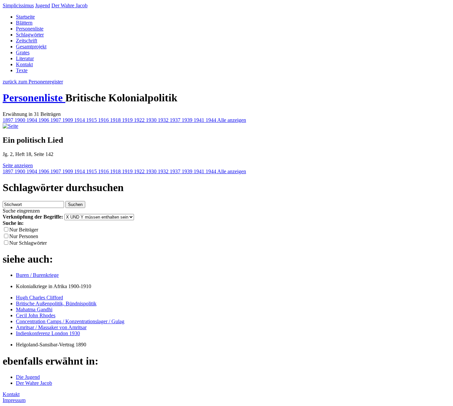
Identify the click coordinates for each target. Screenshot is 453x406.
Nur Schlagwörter (28, 243)
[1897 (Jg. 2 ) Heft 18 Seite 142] (10, 126)
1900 (21, 120)
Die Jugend (28, 377)
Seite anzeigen (18, 165)
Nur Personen (23, 236)
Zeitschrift (26, 40)
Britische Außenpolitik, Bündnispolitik (56, 303)
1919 (128, 120)
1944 (211, 120)
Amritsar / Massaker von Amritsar (51, 327)
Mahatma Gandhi (34, 309)
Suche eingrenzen (21, 211)
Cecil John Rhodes (35, 315)
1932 (164, 120)
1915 (92, 120)
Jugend (42, 5)
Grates (23, 52)
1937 (176, 120)
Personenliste (29, 28)
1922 (140, 120)
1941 (200, 120)
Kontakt (24, 64)
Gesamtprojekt (31, 46)
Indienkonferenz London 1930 (48, 333)
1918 (116, 120)
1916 (104, 120)
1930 (152, 120)
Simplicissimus (18, 5)
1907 (56, 120)
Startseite (25, 17)
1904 (32, 120)
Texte (22, 70)
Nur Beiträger (23, 229)
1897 (9, 120)
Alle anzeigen (231, 120)
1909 (68, 120)
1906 (44, 120)
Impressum (14, 400)
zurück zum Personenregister (33, 81)
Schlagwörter (30, 34)
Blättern (24, 22)
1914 (80, 120)
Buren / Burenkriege (37, 275)
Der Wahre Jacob (69, 5)
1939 (188, 120)
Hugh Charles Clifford (39, 297)
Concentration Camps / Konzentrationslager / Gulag (70, 321)
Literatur (25, 58)
